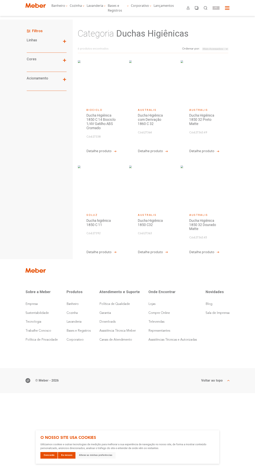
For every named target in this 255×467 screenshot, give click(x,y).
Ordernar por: (191, 49)
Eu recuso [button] (66, 455)
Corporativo (140, 5)
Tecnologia (33, 321)
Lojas (151, 304)
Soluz (92, 214)
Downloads (107, 321)
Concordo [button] (49, 455)
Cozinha (76, 5)
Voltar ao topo (212, 380)
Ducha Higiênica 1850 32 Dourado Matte (202, 225)
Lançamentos (164, 5)
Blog (209, 304)
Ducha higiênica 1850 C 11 (98, 223)
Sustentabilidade (37, 313)
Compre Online (159, 313)
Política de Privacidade (42, 339)
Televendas (156, 321)
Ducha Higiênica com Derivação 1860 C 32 (150, 119)
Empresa (32, 304)
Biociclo (94, 109)
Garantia (105, 313)
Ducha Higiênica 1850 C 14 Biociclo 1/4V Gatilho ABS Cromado (101, 121)
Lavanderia (95, 5)
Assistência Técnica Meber (117, 330)
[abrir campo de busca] (205, 8)
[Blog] (196, 8)
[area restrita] (188, 8)
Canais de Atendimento (115, 339)
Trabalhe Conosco (38, 330)
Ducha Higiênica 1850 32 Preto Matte (201, 119)
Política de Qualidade (114, 304)
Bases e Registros (115, 8)
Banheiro (58, 5)
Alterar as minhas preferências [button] (95, 455)
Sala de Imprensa (218, 313)
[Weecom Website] (28, 380)
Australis (147, 109)
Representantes (159, 330)
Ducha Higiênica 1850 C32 (150, 223)
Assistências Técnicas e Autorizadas (172, 339)
